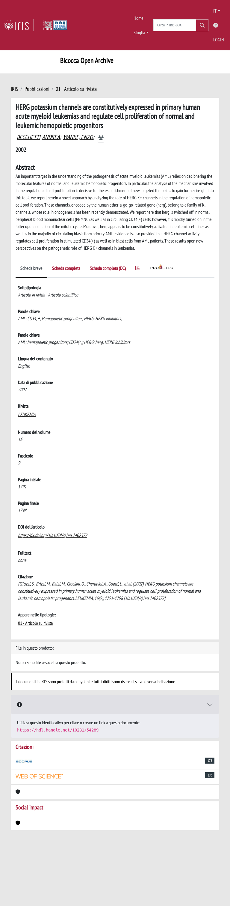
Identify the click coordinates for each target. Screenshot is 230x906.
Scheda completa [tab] (66, 268)
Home (138, 18)
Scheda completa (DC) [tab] (108, 268)
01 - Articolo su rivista (76, 88)
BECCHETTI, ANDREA (38, 137)
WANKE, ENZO (78, 137)
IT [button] (215, 11)
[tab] (138, 269)
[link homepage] (19, 25)
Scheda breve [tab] (31, 268)
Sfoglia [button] (139, 32)
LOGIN (218, 40)
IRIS (14, 88)
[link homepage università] (55, 25)
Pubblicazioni (37, 88)
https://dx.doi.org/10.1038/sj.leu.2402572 (52, 535)
